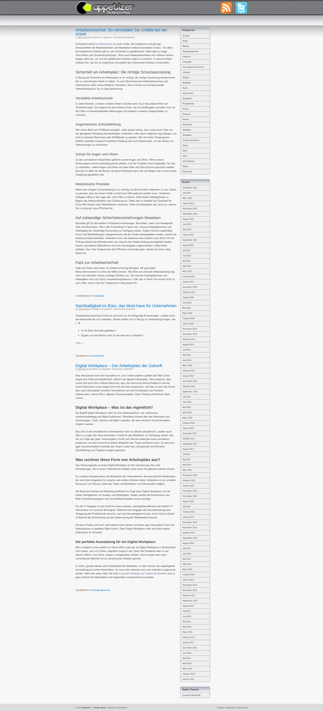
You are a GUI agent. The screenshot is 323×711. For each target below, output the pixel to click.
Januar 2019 (188, 376)
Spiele (185, 145)
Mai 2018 (186, 407)
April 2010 (186, 663)
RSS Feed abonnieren (226, 8)
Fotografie (187, 62)
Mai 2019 (186, 355)
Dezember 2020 (189, 287)
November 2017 (189, 433)
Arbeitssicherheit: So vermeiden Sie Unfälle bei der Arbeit (121, 32)
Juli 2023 (186, 193)
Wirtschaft (187, 171)
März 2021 (187, 271)
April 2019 (186, 360)
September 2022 (189, 214)
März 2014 (187, 569)
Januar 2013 (188, 642)
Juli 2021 (186, 250)
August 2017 (188, 449)
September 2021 (189, 240)
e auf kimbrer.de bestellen (153, 573)
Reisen (185, 119)
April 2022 (186, 229)
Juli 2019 (186, 350)
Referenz (186, 114)
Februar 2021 (188, 276)
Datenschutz (242, 708)
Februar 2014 (188, 574)
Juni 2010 (186, 653)
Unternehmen (105, 44)
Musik (185, 88)
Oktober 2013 (188, 595)
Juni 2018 (186, 402)
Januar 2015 (188, 517)
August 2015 (188, 501)
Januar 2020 (188, 323)
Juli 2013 (186, 611)
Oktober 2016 (188, 480)
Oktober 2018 (188, 386)
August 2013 (188, 606)
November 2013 (189, 590)
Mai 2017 (186, 459)
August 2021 (188, 245)
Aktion (185, 41)
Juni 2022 (186, 224)
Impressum (230, 708)
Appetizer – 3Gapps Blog (105, 7)
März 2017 (187, 470)
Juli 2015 (186, 506)
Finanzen (186, 56)
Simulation (187, 135)
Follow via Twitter (241, 8)
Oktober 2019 (188, 339)
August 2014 (188, 543)
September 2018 (189, 391)
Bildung (185, 46)
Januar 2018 (188, 428)
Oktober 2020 (188, 292)
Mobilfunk (186, 83)
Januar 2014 (188, 580)
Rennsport (187, 124)
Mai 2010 (186, 658)
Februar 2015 (188, 512)
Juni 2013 (186, 616)
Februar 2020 (188, 318)
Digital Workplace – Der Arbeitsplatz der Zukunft (119, 365)
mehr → (80, 342)
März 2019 (187, 365)
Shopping (186, 130)
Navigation (187, 98)
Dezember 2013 (189, 585)
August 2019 (188, 344)
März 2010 (187, 668)
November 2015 (189, 496)
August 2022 (188, 219)
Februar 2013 (188, 637)
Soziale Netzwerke (190, 140)
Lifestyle (186, 72)
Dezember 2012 (189, 648)
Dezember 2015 (189, 491)
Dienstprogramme (101, 590)
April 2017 (186, 465)
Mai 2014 (186, 559)
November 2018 (189, 381)
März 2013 (187, 632)
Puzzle (185, 109)
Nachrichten (98, 356)
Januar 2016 (188, 486)
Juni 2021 (186, 255)
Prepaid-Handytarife (191, 695)
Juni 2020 (186, 303)
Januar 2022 (188, 235)
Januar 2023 (188, 203)
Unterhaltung (188, 161)
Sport (184, 151)
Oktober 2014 (188, 533)
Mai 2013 (186, 621)
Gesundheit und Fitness (193, 67)
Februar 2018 (188, 423)
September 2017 (189, 444)
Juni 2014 (186, 553)
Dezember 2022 (189, 208)
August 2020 (188, 297)
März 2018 (187, 418)
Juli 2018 (186, 397)
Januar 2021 (188, 282)
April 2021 (186, 266)
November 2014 (189, 527)
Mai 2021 (186, 261)
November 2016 (189, 475)
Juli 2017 (186, 454)
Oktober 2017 (188, 438)
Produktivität (98, 296)
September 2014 (189, 538)
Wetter (185, 166)
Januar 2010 (188, 679)
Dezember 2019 (189, 329)
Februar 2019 (188, 371)
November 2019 (189, 334)
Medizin (185, 77)
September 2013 (189, 601)
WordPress (122, 708)
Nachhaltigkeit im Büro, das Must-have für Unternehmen (126, 305)
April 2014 (186, 564)
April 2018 (186, 412)
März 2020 (187, 313)
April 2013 (186, 627)
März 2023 (187, 198)
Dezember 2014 (189, 522)
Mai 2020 (186, 308)
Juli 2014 (186, 548)
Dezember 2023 (189, 188)
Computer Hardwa (128, 573)
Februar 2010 (188, 674)
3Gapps (186, 36)
